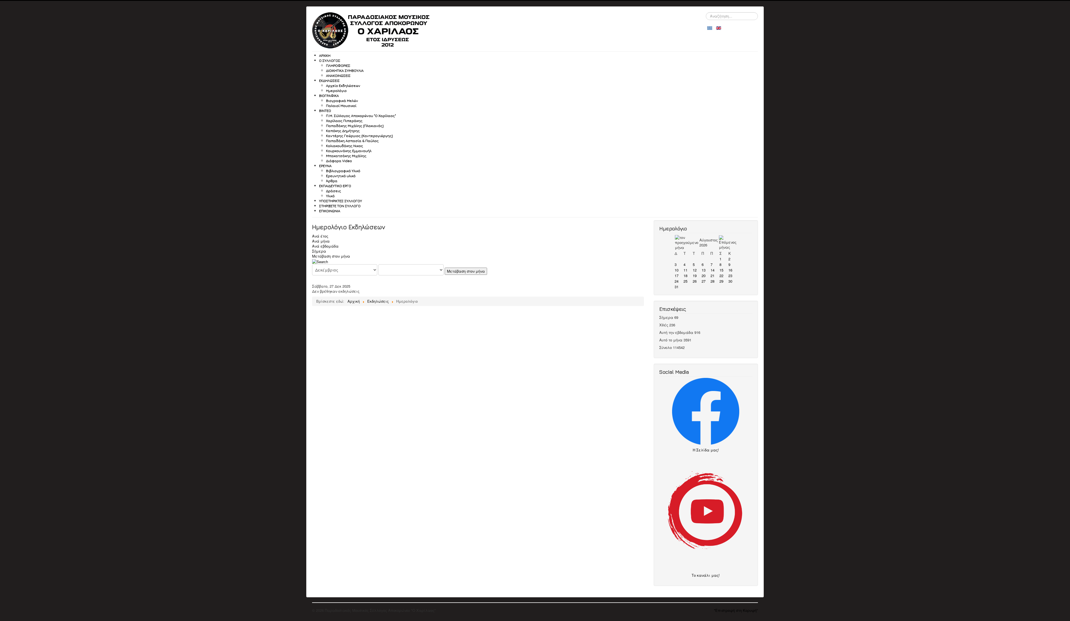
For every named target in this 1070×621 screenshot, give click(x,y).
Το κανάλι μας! (706, 575)
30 (730, 281)
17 (677, 275)
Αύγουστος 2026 (708, 242)
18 (685, 275)
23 (730, 275)
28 (712, 281)
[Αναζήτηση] (320, 261)
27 (704, 281)
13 (704, 270)
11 (685, 270)
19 (695, 275)
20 (704, 275)
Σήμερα (319, 251)
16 (730, 270)
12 (695, 270)
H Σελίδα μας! (707, 450)
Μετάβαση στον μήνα (331, 256)
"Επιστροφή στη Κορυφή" (736, 610)
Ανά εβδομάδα (325, 246)
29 (721, 281)
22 (721, 275)
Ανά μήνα (321, 241)
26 (695, 281)
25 (685, 281)
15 (721, 270)
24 (677, 281)
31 (677, 286)
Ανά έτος (320, 236)
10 (677, 270)
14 (712, 270)
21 (712, 275)
